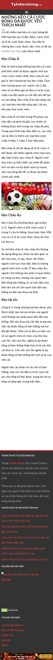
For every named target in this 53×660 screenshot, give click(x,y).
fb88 (4, 645)
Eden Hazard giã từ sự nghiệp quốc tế (24, 559)
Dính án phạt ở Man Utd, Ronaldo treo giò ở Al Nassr (24, 529)
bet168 (6, 640)
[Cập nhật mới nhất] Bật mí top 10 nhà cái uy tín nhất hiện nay (24, 518)
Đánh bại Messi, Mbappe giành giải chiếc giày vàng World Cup (23, 551)
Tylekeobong (16, 463)
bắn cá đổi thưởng (12, 630)
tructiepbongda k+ (12, 625)
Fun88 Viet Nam (11, 51)
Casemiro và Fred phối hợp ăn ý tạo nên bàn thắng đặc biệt (25, 540)
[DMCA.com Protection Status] (10, 611)
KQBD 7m (7, 635)
